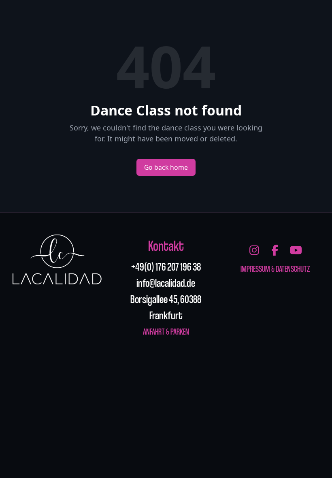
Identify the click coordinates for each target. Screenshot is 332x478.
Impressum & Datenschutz (275, 268)
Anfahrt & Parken (166, 331)
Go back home (166, 167)
